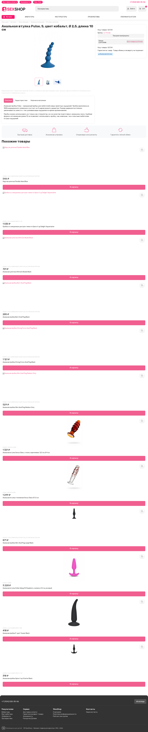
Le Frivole (107, 33)
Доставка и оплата (10, 2)
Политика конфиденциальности (64, 714)
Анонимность (25, 2)
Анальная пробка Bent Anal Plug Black (16, 317)
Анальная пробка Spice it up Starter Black (17, 678)
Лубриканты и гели (128, 17)
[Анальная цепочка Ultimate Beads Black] (74, 251)
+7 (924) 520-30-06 (137, 2)
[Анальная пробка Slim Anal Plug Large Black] (74, 522)
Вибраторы (29, 17)
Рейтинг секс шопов (60, 716)
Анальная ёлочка (106, 54)
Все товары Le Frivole (135, 42)
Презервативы (94, 17)
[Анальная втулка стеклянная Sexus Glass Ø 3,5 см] (74, 477)
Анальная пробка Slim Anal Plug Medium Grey (18, 407)
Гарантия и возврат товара (33, 714)
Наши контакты (92, 712)
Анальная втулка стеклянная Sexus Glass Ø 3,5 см (21, 498)
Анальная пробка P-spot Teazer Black (16, 633)
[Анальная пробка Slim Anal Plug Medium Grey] (74, 387)
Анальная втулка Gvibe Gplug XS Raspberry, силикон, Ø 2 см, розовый (27, 588)
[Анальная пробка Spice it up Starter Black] (74, 658)
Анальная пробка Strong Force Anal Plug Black (19, 362)
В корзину (74, 187)
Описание (8, 100)
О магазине (57, 712)
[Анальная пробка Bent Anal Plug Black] (74, 296)
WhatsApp (140, 701)
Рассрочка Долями (30, 718)
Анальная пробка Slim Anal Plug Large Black (18, 543)
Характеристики (21, 100)
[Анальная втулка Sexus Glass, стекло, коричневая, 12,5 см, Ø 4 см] (74, 432)
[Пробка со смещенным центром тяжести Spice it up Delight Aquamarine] (74, 206)
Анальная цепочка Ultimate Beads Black (17, 272)
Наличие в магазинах (38, 100)
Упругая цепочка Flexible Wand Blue (15, 181)
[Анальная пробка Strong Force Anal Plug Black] (74, 341)
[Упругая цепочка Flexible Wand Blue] (74, 161)
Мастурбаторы (61, 17)
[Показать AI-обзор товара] (142, 149)
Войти (132, 9)
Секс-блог (38, 2)
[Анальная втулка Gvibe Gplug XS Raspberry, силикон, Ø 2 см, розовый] (74, 567)
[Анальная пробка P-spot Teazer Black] (74, 613)
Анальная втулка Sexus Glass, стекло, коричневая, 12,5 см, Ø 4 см (26, 453)
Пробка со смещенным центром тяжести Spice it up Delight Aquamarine (28, 227)
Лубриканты (6, 716)
